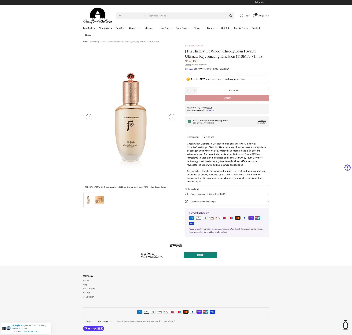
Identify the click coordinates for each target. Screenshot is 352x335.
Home (85, 41)
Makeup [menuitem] (149, 28)
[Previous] (89, 117)
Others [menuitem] (196, 28)
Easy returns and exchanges (203, 201)
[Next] (172, 117)
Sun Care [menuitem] (120, 28)
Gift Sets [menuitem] (225, 28)
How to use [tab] (208, 137)
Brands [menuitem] (210, 28)
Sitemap (86, 292)
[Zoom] (172, 49)
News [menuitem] (88, 35)
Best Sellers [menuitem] (89, 28)
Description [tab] (192, 137)
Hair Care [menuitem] (164, 28)
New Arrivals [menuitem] (105, 28)
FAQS (85, 284)
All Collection (88, 297)
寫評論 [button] (200, 255)
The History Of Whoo (194, 46)
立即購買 (227, 98)
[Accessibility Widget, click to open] (347, 167)
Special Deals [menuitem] (241, 28)
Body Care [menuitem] (181, 28)
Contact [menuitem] (256, 28)
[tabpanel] (227, 163)
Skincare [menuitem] (133, 28)
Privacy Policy (89, 288)
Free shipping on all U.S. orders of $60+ (208, 194)
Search (86, 280)
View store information (261, 121)
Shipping (188, 65)
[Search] (230, 15)
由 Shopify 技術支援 (167, 321)
